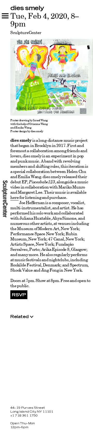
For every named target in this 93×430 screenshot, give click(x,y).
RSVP (19, 295)
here (14, 197)
